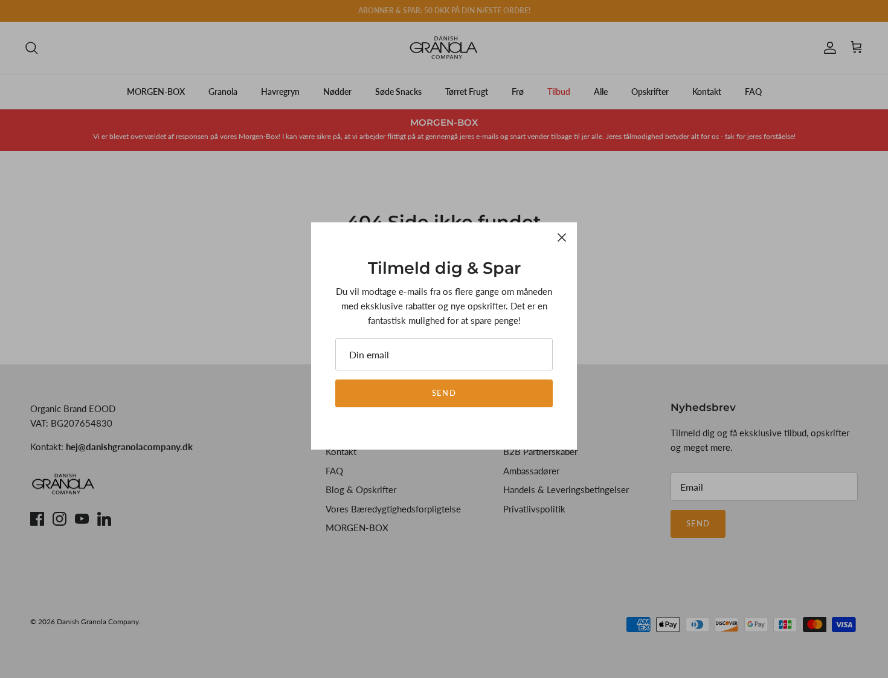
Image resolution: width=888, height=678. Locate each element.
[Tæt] (562, 237)
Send (443, 393)
